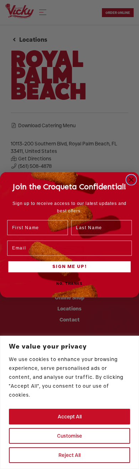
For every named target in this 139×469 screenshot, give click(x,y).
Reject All (69, 455)
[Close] (131, 341)
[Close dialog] (131, 180)
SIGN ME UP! (69, 266)
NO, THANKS (69, 283)
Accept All (70, 416)
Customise (69, 436)
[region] (69, 402)
